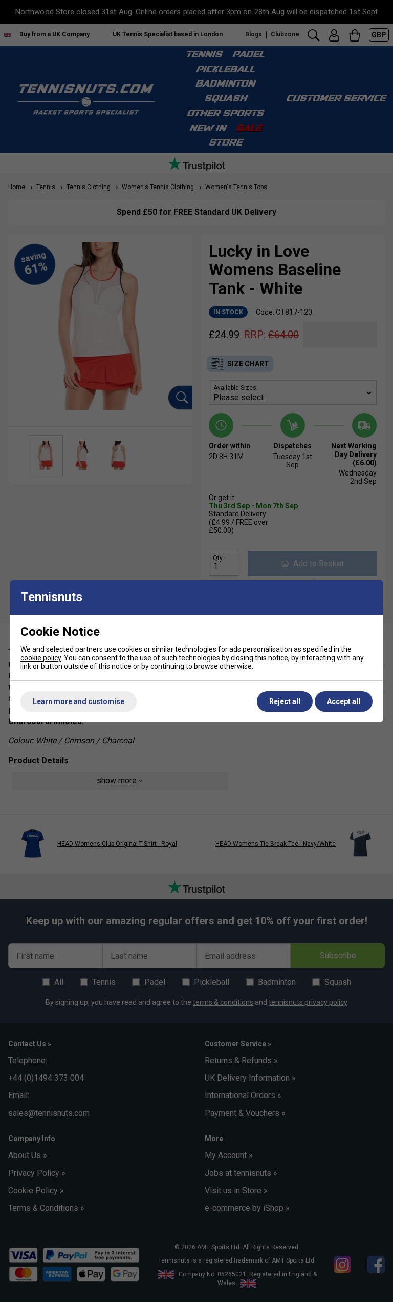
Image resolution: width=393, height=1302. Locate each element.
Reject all (284, 701)
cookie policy (40, 658)
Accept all (343, 701)
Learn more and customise (78, 701)
